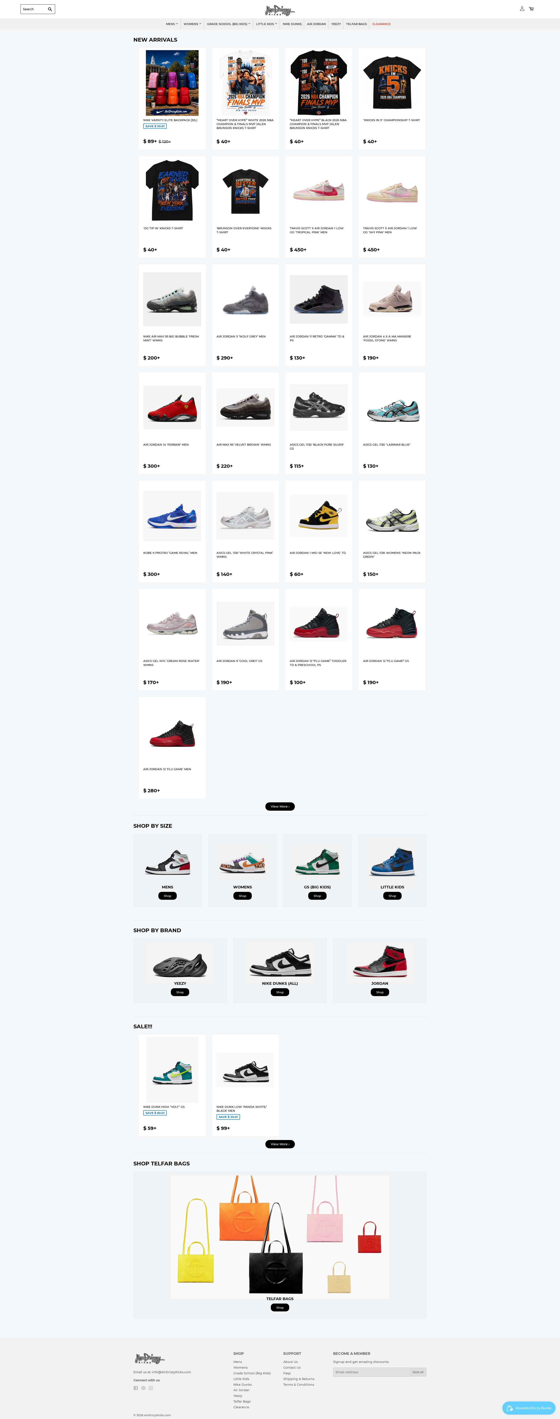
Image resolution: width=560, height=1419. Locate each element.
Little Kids (265, 24)
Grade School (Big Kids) (227, 24)
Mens (171, 24)
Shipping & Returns (298, 1379)
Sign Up (418, 1372)
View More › (280, 806)
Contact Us (292, 1368)
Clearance (381, 24)
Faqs (287, 1373)
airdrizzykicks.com (157, 1415)
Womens (191, 24)
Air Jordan (316, 24)
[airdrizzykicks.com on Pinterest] (143, 1389)
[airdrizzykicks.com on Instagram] (151, 1389)
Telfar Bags (356, 24)
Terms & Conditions (298, 1385)
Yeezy (336, 24)
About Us (290, 1362)
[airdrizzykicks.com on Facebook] (135, 1389)
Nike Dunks (292, 24)
